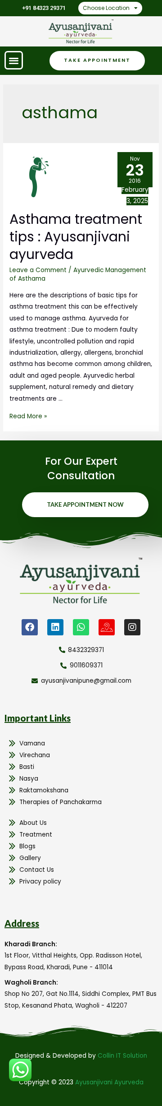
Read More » (28, 416)
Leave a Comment (38, 270)
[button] (13, 60)
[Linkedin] (55, 627)
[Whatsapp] (81, 627)
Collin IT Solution (122, 1055)
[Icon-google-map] (107, 627)
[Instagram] (132, 627)
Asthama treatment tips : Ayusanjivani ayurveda (75, 236)
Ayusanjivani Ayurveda (109, 1082)
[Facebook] (30, 627)
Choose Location (106, 8)
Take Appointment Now (85, 504)
